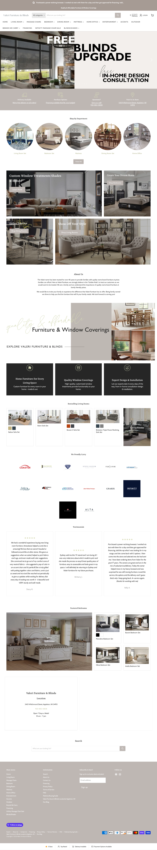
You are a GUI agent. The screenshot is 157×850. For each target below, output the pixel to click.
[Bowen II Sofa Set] (78, 416)
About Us (46, 777)
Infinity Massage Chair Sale (48, 28)
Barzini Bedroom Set (132, 633)
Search (45, 774)
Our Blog (46, 802)
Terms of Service (48, 790)
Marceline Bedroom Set (104, 639)
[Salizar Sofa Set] (20, 417)
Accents (124, 22)
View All (78, 162)
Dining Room (63, 22)
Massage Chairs (34, 22)
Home (5, 22)
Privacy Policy (47, 787)
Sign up (84, 787)
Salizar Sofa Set (14, 432)
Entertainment (110, 22)
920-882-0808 (41, 709)
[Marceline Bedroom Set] (108, 623)
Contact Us (46, 780)
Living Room (17, 22)
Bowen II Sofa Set (73, 430)
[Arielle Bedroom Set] (137, 655)
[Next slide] (151, 60)
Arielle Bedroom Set (132, 666)
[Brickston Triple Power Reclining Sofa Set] (108, 416)
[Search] (118, 15)
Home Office (92, 22)
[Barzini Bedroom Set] (137, 622)
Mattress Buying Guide (50, 796)
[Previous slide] (6, 60)
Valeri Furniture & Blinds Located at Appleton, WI (59, 799)
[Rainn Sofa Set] (49, 417)
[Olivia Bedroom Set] (108, 655)
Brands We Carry (11, 28)
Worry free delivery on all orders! (24, 103)
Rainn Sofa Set (42, 426)
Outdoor (135, 22)
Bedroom (48, 22)
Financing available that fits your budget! (60, 103)
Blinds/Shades (71, 28)
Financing (27, 28)
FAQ (44, 793)
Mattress (78, 22)
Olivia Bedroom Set (103, 665)
